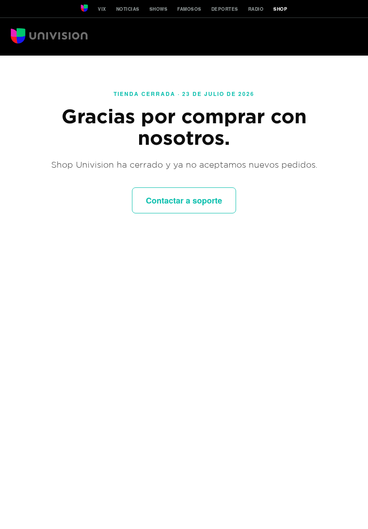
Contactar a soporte (184, 200)
